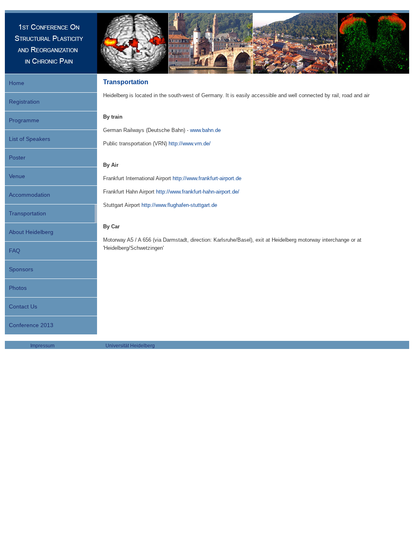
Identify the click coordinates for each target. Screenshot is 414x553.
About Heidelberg (31, 232)
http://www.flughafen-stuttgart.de (179, 205)
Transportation (27, 213)
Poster (17, 157)
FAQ (14, 250)
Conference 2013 (31, 325)
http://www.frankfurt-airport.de (207, 178)
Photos (18, 288)
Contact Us (23, 306)
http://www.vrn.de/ (190, 143)
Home (16, 83)
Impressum (42, 346)
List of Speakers (29, 139)
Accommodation (29, 194)
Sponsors (21, 269)
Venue (17, 176)
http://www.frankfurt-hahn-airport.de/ (197, 192)
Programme (24, 120)
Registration (24, 101)
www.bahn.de (205, 130)
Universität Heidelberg (130, 346)
